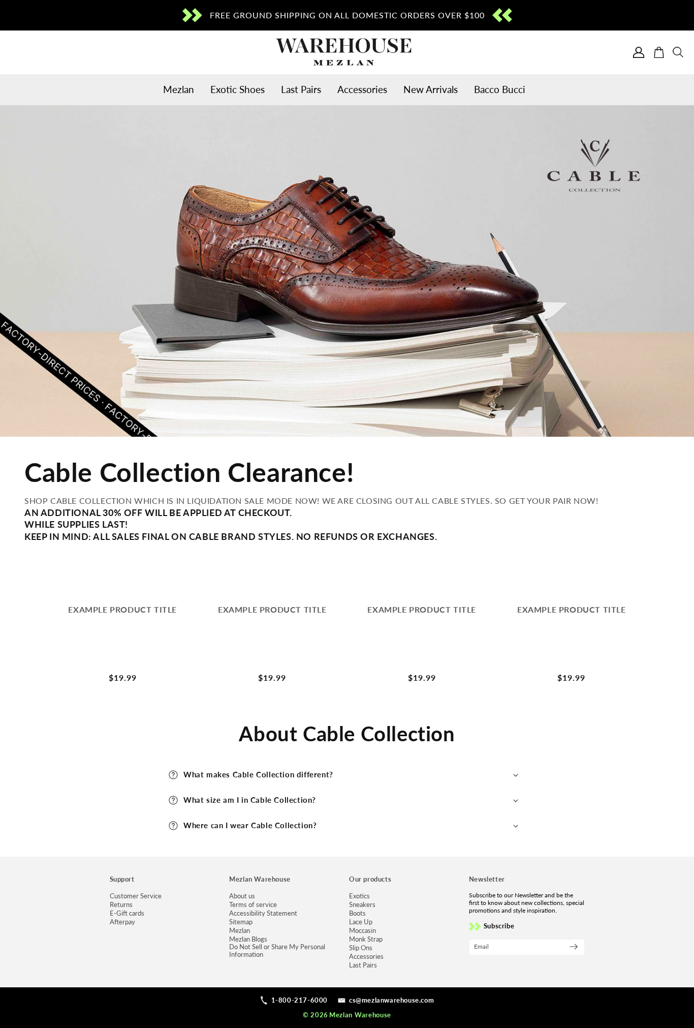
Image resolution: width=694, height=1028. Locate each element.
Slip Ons (360, 948)
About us (242, 896)
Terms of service (253, 905)
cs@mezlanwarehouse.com (391, 1000)
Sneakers (362, 905)
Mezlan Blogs (248, 939)
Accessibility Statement (263, 913)
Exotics (359, 896)
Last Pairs (363, 965)
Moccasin (362, 930)
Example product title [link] (122, 609)
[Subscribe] (573, 946)
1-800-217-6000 (299, 1000)
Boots (357, 913)
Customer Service (136, 896)
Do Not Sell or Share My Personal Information (277, 950)
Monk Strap (366, 939)
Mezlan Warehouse (360, 1015)
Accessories (366, 956)
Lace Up (360, 922)
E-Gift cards (127, 913)
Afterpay (122, 922)
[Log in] (638, 52)
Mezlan (239, 930)
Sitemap (241, 922)
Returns (121, 905)
